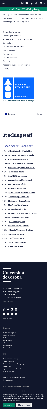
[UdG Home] (3, 3)
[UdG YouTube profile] (11, 313)
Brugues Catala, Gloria (18, 159)
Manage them (24, 405)
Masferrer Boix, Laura (18, 205)
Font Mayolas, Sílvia (17, 184)
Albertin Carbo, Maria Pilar (20, 151)
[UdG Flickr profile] (8, 313)
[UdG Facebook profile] (4, 313)
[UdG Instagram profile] (11, 309)
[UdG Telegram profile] (15, 313)
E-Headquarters (8, 361)
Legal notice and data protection (14, 369)
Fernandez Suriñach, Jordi (20, 180)
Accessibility (7, 366)
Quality (6, 69)
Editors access (8, 380)
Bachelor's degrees (9, 333)
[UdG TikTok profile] (4, 309)
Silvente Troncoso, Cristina (21, 230)
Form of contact (8, 301)
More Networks (8, 318)
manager (10, 398)
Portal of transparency (10, 359)
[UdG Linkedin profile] (15, 309)
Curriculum (8, 43)
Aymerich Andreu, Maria (23, 155)
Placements (8, 54)
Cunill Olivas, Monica (17, 176)
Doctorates (6, 338)
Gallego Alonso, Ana (17, 188)
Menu (42, 3)
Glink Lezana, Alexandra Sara (22, 192)
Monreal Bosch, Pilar (17, 209)
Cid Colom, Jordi (16, 171)
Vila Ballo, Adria (15, 246)
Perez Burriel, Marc (20, 217)
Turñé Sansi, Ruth (16, 238)
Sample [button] (39, 114)
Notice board (7, 340)
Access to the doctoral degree (16, 65)
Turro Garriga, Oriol (17, 242)
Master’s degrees (9, 335)
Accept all (8, 405)
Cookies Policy (14, 400)
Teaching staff (9, 50)
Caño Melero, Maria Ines (22, 163)
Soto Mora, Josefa (16, 234)
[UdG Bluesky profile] (8, 309)
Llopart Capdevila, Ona (19, 196)
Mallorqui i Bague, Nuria (19, 201)
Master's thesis (10, 58)
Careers (6, 61)
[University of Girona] (13, 276)
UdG (4, 15)
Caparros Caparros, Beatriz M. (21, 167)
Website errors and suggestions (14, 377)
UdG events (7, 348)
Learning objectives (12, 36)
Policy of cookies (8, 371)
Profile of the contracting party (13, 364)
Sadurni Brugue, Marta (18, 225)
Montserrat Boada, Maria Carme (22, 213)
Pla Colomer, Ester (17, 221)
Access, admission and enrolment (18, 39)
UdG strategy (7, 345)
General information (12, 32)
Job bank (6, 343)
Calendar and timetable (13, 47)
